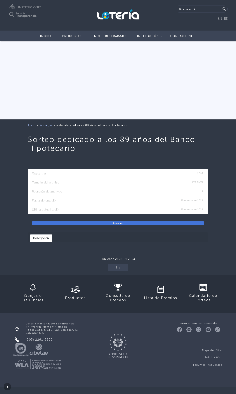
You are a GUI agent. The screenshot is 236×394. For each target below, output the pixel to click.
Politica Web (213, 357)
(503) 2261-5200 (39, 339)
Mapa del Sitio (212, 350)
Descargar (118, 223)
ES (226, 19)
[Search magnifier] (224, 9)
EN (220, 19)
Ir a (118, 267)
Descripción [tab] (41, 238)
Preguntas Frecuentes (207, 364)
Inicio (45, 36)
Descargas (45, 125)
